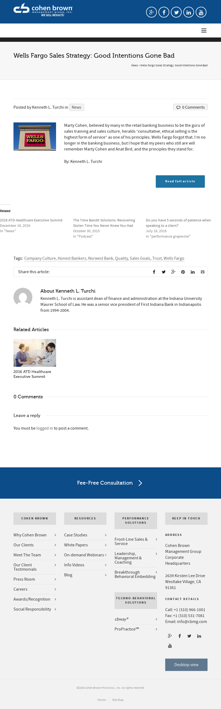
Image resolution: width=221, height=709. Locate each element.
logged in (44, 428)
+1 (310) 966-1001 (189, 609)
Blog (68, 575)
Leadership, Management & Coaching (128, 558)
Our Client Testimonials (25, 567)
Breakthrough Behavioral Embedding (135, 574)
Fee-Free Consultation (105, 483)
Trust (157, 258)
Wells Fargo (174, 258)
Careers (20, 589)
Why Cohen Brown (30, 535)
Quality (121, 258)
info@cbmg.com (192, 621)
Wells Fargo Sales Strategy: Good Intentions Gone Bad (174, 65)
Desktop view (186, 664)
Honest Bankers (72, 258)
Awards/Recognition (31, 599)
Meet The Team (27, 555)
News (134, 65)
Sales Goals (140, 258)
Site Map (118, 700)
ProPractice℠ (127, 629)
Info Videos (74, 565)
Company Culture (40, 258)
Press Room (24, 579)
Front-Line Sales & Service (131, 541)
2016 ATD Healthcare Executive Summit (31, 220)
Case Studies (75, 535)
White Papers (76, 545)
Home (102, 700)
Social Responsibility (32, 609)
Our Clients (23, 545)
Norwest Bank (100, 258)
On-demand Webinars (84, 555)
